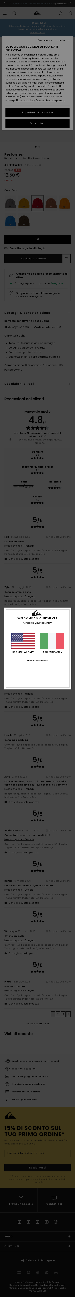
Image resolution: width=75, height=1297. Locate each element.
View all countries (37, 660)
